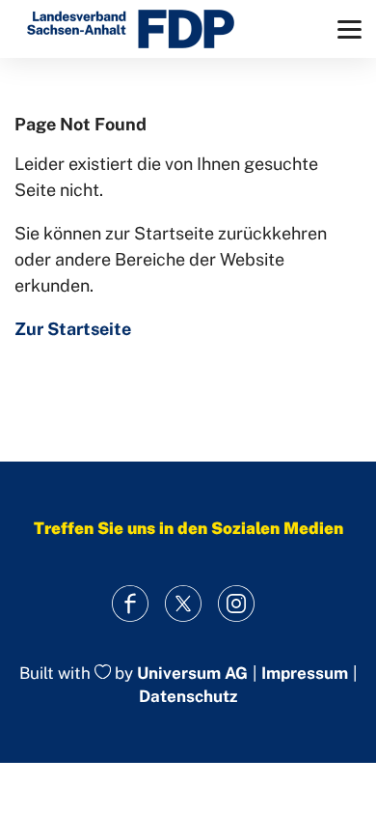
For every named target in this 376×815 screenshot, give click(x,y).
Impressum (304, 673)
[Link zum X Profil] (183, 604)
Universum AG (192, 673)
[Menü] (349, 29)
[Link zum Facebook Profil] (130, 604)
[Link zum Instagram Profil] (236, 604)
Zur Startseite (72, 329)
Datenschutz (188, 696)
